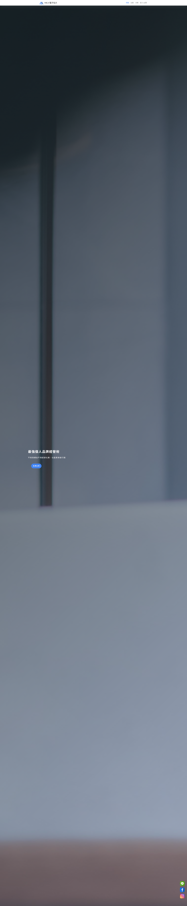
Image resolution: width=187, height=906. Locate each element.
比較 (132, 3)
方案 (136, 3)
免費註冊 (36, 466)
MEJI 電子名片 (50, 3)
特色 (127, 3)
